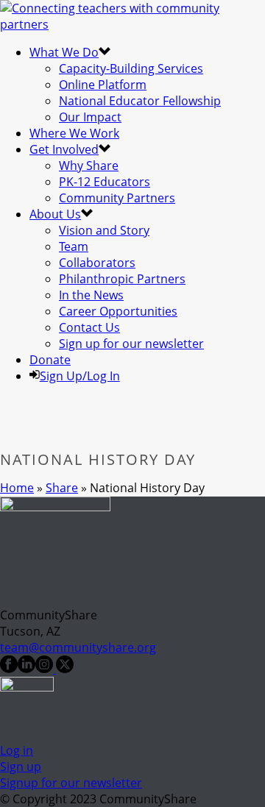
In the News (91, 295)
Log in (16, 750)
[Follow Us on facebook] (9, 669)
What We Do (64, 52)
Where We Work (74, 133)
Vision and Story (104, 230)
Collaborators (97, 263)
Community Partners (117, 198)
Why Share (89, 165)
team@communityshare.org (78, 647)
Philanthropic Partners (122, 279)
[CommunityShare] (132, 24)
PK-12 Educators (104, 182)
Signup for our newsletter (71, 783)
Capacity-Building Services (131, 68)
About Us (55, 214)
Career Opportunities (118, 311)
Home (17, 488)
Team (73, 246)
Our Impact (90, 117)
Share (62, 488)
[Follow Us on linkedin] (26, 669)
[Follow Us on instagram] (44, 669)
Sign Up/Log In (80, 376)
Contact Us (89, 327)
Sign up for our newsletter (131, 343)
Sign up (20, 766)
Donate (50, 360)
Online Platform (102, 85)
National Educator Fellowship (140, 101)
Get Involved (64, 149)
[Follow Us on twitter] (63, 669)
